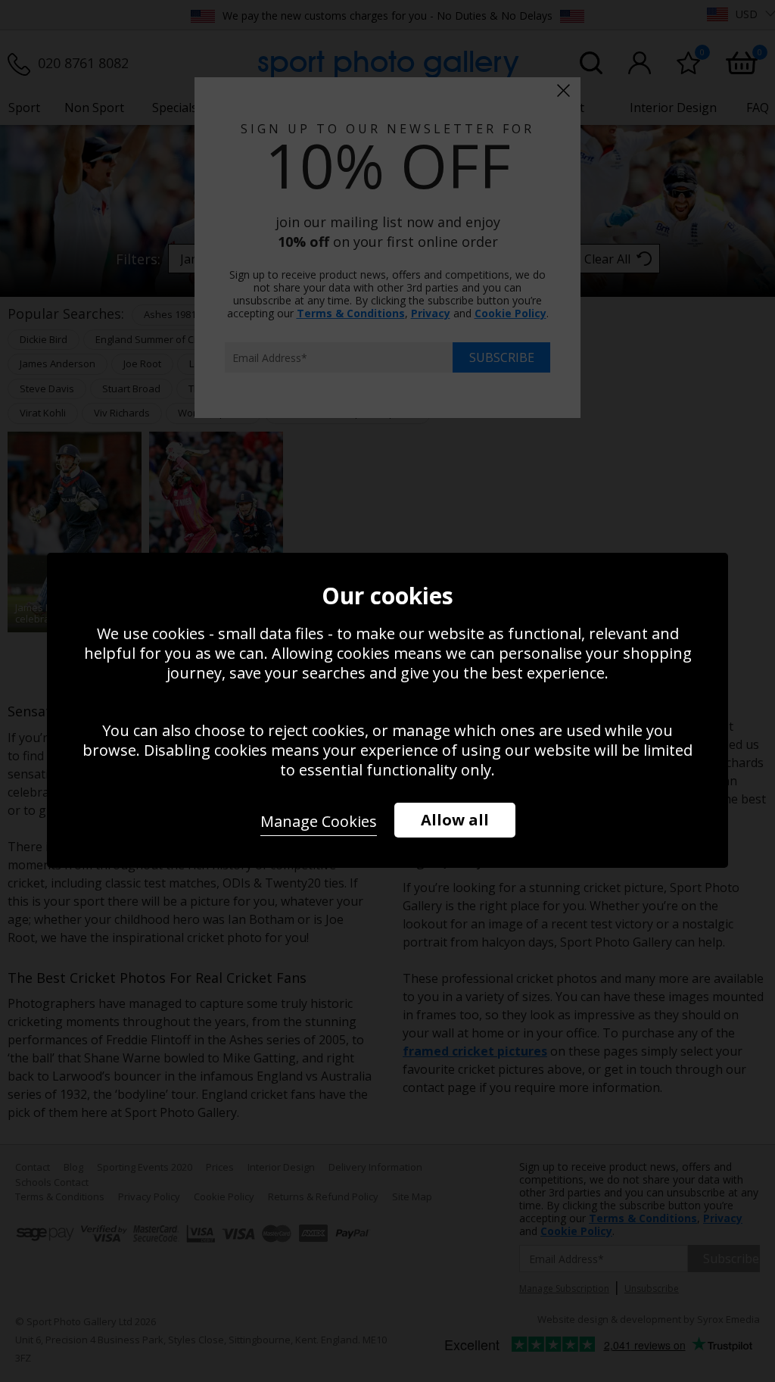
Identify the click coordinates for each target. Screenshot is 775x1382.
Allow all (455, 820)
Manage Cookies (318, 821)
